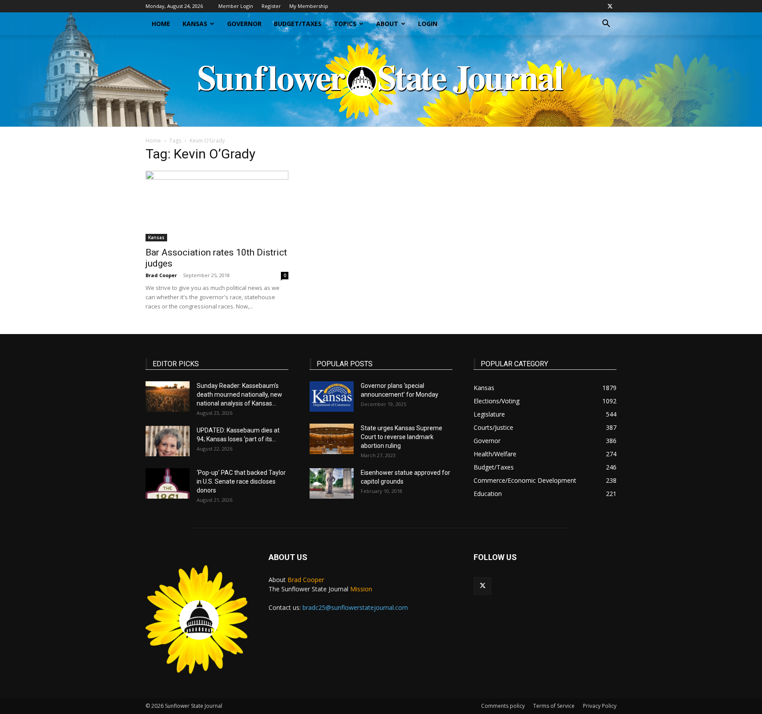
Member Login (235, 6)
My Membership (308, 6)
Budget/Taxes (297, 23)
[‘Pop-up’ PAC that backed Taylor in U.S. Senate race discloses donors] (168, 483)
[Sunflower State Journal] (381, 81)
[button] (605, 24)
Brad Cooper (161, 275)
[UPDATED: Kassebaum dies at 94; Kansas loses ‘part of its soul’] (168, 441)
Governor (244, 23)
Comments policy (503, 706)
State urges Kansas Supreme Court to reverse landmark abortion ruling (401, 437)
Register (271, 6)
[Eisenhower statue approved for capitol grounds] (332, 483)
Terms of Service (554, 706)
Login (427, 23)
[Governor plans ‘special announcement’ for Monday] (332, 396)
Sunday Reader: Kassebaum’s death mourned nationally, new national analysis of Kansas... (239, 394)
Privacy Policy (599, 706)
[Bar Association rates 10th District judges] (217, 206)
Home (161, 23)
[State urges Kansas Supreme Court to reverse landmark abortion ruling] (332, 439)
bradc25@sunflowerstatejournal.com (355, 607)
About (387, 23)
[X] (609, 6)
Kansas (195, 23)
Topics (345, 23)
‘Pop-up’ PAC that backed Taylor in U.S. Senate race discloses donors (241, 481)
